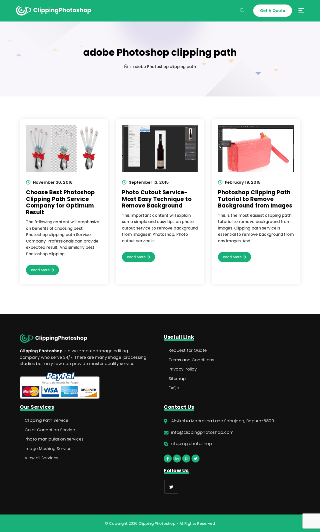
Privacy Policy (183, 369)
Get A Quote (272, 11)
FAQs (174, 388)
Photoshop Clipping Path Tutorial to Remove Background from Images (255, 199)
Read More (45, 271)
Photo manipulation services (54, 439)
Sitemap (177, 379)
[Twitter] (171, 487)
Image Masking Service (48, 449)
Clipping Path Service (46, 420)
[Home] (126, 67)
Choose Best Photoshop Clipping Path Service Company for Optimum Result (60, 202)
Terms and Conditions (191, 360)
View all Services (41, 458)
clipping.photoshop (191, 443)
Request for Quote (188, 350)
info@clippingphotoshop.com (202, 432)
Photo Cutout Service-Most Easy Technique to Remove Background (157, 199)
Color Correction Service (50, 430)
